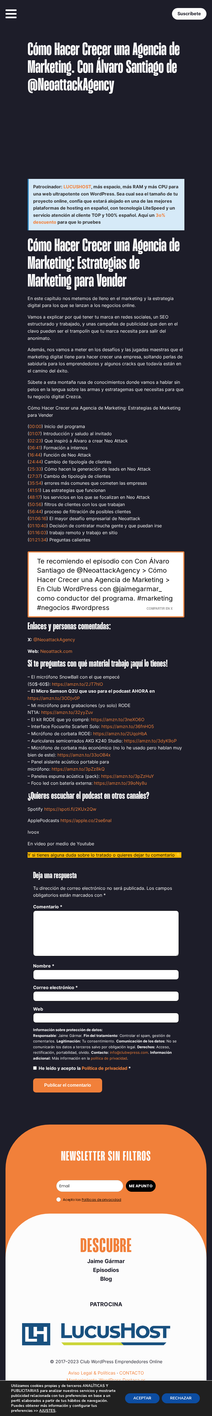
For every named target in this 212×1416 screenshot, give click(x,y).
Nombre (43, 966)
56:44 (35, 511)
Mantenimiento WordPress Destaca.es (106, 1380)
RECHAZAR (181, 1398)
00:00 (35, 426)
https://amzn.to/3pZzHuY (127, 776)
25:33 (35, 469)
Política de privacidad (105, 1068)
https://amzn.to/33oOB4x (84, 755)
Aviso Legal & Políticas (91, 1373)
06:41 (35, 447)
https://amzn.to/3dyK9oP (150, 741)
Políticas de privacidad (101, 1199)
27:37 (35, 476)
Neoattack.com (56, 651)
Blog (106, 1279)
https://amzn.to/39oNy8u (120, 783)
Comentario (47, 906)
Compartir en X (160, 608)
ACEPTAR (142, 1398)
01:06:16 (37, 518)
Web (38, 1009)
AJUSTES (47, 1410)
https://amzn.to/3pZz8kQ (78, 769)
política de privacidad (109, 1058)
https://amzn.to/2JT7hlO (77, 684)
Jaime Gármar (106, 1261)
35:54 (35, 483)
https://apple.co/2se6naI (86, 820)
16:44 (35, 455)
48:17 (34, 497)
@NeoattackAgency (54, 639)
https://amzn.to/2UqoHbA (120, 733)
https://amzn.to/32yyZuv (67, 712)
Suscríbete (189, 13)
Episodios (106, 1270)
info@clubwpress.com (129, 1052)
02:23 (35, 441)
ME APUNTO (141, 1186)
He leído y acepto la (85, 1068)
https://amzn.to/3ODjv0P (54, 698)
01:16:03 (37, 532)
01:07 (34, 433)
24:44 (35, 462)
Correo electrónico (55, 987)
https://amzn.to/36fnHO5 (127, 726)
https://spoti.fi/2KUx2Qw (70, 809)
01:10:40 (37, 525)
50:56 (35, 504)
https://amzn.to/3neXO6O (117, 719)
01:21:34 (37, 540)
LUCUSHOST (77, 186)
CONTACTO (131, 1373)
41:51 (34, 490)
